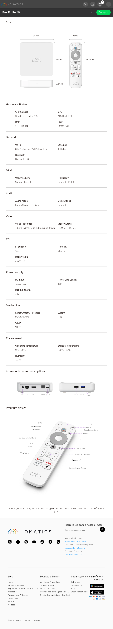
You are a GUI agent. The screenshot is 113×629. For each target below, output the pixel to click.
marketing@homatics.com (76, 541)
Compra (103, 12)
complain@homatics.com (76, 555)
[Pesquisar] (85, 4)
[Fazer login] (92, 4)
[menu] (108, 4)
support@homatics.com (75, 548)
